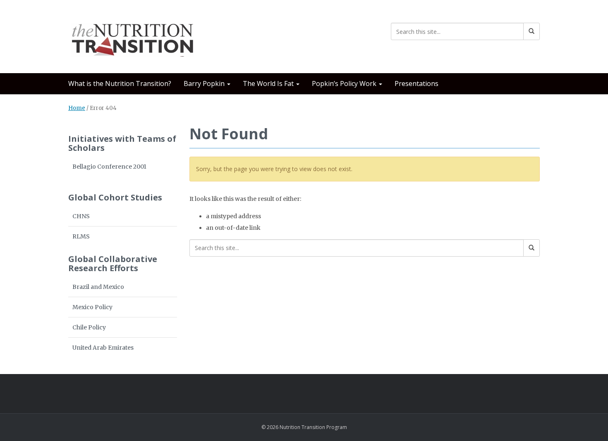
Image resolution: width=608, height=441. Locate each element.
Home (76, 108)
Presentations (416, 83)
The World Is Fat (269, 83)
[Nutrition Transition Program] (133, 35)
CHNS (81, 216)
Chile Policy (89, 327)
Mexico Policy (92, 307)
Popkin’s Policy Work (345, 83)
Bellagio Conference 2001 (109, 166)
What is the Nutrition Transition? (119, 83)
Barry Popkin (205, 83)
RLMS (81, 236)
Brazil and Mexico (98, 287)
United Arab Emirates (103, 347)
